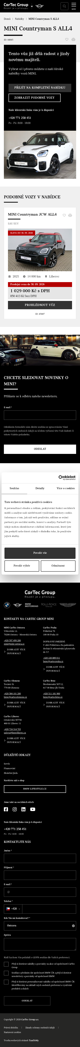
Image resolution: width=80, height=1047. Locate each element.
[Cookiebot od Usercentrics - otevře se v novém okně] (59, 477)
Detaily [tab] (40, 488)
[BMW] (7, 605)
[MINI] (39, 6)
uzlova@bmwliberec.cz (15, 733)
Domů (7, 19)
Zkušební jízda (10, 773)
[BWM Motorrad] (31, 605)
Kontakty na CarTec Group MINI (29, 619)
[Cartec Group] (16, 6)
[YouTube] (32, 809)
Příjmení (9, 867)
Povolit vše (40, 553)
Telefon (8, 901)
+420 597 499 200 (12, 640)
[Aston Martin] (68, 605)
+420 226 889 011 (51, 658)
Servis (7, 764)
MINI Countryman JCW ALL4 (32, 215)
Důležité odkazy (17, 755)
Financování (9, 768)
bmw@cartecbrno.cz (53, 697)
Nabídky (19, 19)
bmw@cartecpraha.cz (53, 661)
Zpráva (7, 935)
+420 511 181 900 (51, 694)
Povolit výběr (22, 565)
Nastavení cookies (12, 1032)
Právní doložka (11, 1028)
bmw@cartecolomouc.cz (15, 697)
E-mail (8, 407)
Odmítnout (58, 565)
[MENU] (73, 5)
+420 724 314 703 (12, 729)
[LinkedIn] (23, 809)
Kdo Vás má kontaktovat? (17, 918)
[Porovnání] (73, 39)
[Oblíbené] (66, 39)
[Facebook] (6, 809)
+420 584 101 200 (12, 694)
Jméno (8, 851)
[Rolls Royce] (49, 605)
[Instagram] (15, 809)
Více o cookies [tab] (66, 488)
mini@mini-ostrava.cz (14, 644)
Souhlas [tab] (14, 488)
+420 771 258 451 (20, 118)
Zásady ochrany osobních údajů (40, 1028)
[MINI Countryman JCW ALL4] (40, 250)
